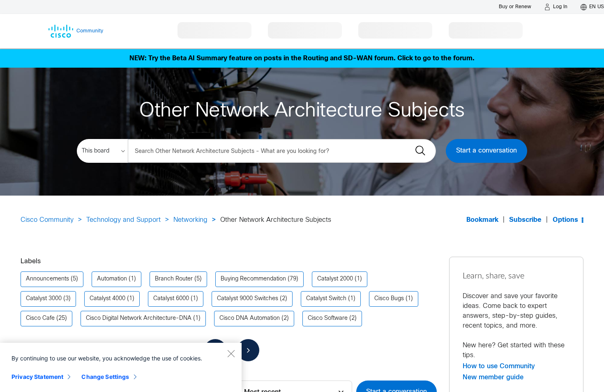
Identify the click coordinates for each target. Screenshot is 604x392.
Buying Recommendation (253, 279)
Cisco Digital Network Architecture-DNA (138, 318)
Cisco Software (328, 318)
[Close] (231, 353)
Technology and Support (123, 220)
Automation (112, 279)
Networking (190, 220)
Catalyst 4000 (107, 298)
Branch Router (174, 279)
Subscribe (525, 220)
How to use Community (499, 366)
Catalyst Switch (326, 298)
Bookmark (482, 220)
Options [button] (565, 220)
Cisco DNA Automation (249, 318)
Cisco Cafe (40, 318)
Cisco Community (47, 220)
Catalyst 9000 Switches (247, 298)
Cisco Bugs (389, 298)
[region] (121, 367)
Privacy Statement (37, 376)
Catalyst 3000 (44, 298)
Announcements (47, 279)
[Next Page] (248, 350)
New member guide (493, 377)
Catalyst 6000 (171, 298)
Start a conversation (486, 151)
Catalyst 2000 (335, 279)
